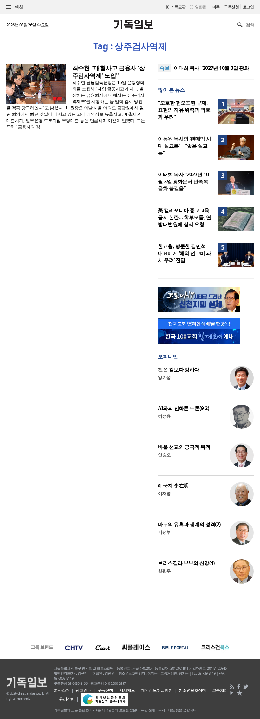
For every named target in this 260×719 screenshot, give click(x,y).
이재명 (164, 493)
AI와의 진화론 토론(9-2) (183, 408)
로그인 (248, 7)
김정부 (164, 532)
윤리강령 (67, 699)
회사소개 (62, 690)
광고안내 (83, 690)
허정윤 (164, 416)
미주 (216, 7)
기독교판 (178, 7)
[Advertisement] (130, 615)
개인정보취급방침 (156, 690)
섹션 (18, 6)
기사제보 (127, 690)
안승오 (164, 455)
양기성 (164, 377)
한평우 (164, 571)
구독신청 (231, 7)
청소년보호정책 (192, 690)
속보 (164, 67)
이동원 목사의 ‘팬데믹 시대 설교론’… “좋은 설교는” (184, 145)
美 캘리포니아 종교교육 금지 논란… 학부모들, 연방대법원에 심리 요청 (184, 217)
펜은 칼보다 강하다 (178, 369)
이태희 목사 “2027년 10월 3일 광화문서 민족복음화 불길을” (183, 181)
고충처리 (220, 690)
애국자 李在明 (173, 485)
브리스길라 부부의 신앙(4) (186, 562)
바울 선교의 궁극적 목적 (184, 446)
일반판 (200, 7)
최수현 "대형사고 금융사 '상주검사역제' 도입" (108, 72)
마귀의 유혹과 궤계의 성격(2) (189, 524)
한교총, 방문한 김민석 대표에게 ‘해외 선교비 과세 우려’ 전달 (184, 253)
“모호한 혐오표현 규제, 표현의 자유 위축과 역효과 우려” (184, 109)
